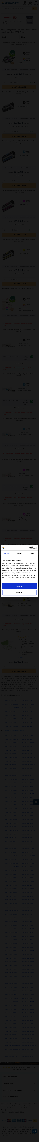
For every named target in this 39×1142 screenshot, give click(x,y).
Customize (18, 592)
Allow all (19, 586)
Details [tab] (19, 553)
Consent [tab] (7, 553)
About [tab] (32, 553)
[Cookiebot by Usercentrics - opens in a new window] (28, 547)
